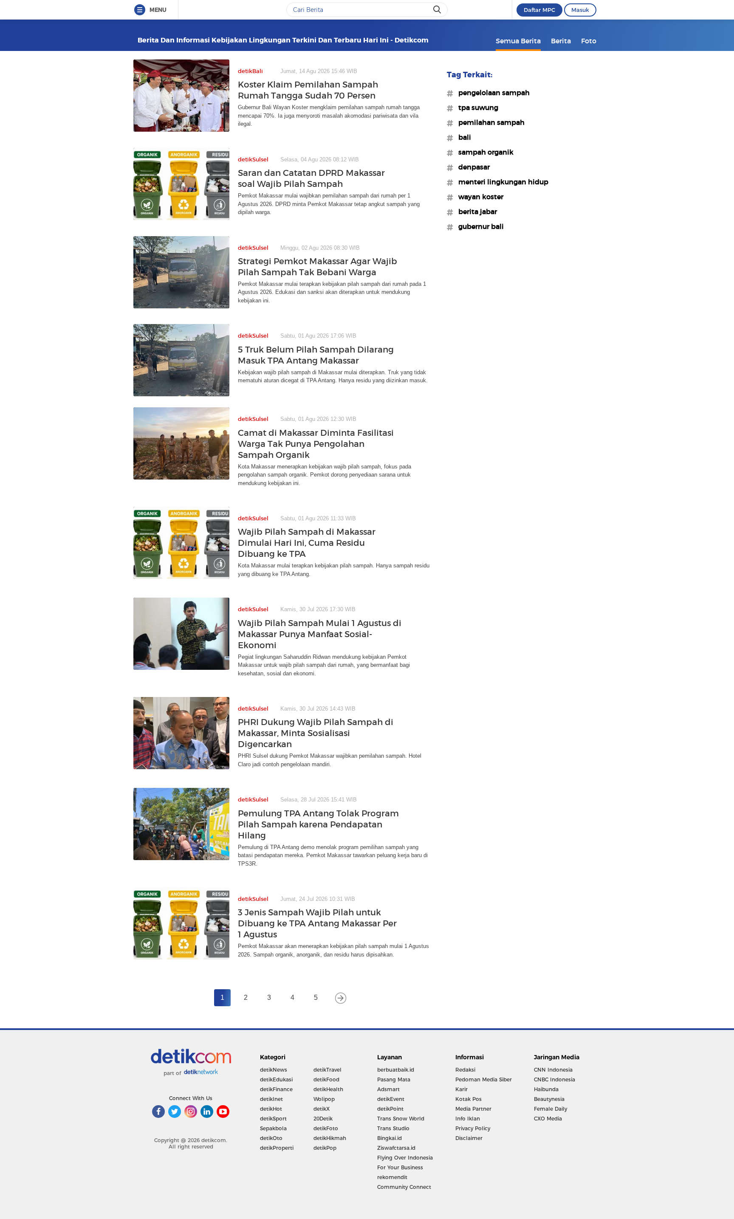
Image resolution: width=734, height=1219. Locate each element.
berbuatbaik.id (395, 1070)
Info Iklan (467, 1118)
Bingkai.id (389, 1138)
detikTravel (327, 1070)
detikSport (273, 1118)
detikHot (271, 1109)
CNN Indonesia (553, 1070)
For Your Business (400, 1167)
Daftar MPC (539, 9)
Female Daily (550, 1109)
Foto (588, 41)
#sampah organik (483, 152)
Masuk (580, 9)
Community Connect (404, 1187)
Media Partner (473, 1109)
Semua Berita (518, 41)
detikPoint (390, 1109)
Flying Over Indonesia (405, 1157)
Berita (561, 41)
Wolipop (324, 1099)
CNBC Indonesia (554, 1079)
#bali (462, 137)
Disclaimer (469, 1138)
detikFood (326, 1079)
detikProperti (277, 1148)
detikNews (273, 1070)
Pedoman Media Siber (483, 1079)
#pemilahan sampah (489, 122)
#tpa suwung (475, 107)
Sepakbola (273, 1128)
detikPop (324, 1148)
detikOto (271, 1138)
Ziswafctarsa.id (396, 1148)
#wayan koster (478, 196)
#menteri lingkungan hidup (500, 182)
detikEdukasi (276, 1079)
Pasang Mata (393, 1079)
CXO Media (548, 1118)
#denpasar (471, 167)
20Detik (323, 1118)
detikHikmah (329, 1138)
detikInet (271, 1099)
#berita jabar (475, 211)
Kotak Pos (468, 1099)
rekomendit (392, 1177)
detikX (321, 1109)
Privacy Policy (472, 1128)
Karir (461, 1089)
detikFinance (276, 1089)
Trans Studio (393, 1128)
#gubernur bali (478, 226)
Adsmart (388, 1089)
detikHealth (328, 1089)
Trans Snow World (400, 1118)
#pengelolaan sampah (491, 92)
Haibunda (546, 1089)
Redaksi (465, 1070)
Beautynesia (549, 1099)
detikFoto (325, 1128)
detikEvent (390, 1099)
